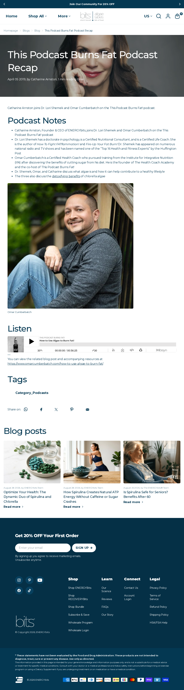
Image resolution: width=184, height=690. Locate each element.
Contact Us (131, 587)
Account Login (129, 597)
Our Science (106, 589)
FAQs (105, 606)
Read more (12, 506)
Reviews (107, 599)
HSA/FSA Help (158, 622)
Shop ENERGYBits (79, 587)
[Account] (168, 16)
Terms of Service (155, 597)
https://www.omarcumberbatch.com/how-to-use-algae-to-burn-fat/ (55, 363)
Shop (73, 579)
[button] (4, 4)
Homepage (11, 30)
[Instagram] (19, 580)
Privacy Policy (158, 587)
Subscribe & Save (78, 614)
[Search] (159, 16)
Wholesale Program (80, 622)
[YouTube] (40, 580)
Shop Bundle (76, 606)
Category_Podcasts (31, 393)
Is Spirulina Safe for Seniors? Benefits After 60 (145, 494)
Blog (37, 30)
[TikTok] (29, 590)
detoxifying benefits (66, 176)
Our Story (107, 614)
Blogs (26, 30)
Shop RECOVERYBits (78, 597)
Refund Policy (158, 606)
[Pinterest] (29, 580)
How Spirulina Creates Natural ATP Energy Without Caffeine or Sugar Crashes (91, 496)
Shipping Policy (159, 614)
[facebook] (19, 590)
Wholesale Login (78, 630)
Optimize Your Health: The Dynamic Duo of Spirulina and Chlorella (27, 496)
